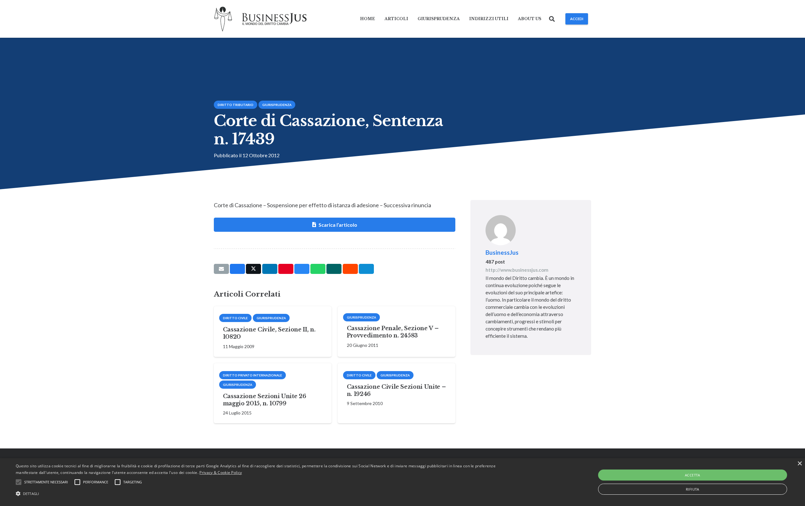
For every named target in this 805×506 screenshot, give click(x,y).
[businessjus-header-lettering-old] (274, 19)
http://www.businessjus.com (517, 270)
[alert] (402, 482)
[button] (552, 19)
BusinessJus (502, 252)
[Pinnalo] (285, 269)
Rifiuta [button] (692, 489)
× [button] (799, 463)
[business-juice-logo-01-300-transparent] (223, 19)
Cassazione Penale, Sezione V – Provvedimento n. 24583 (392, 332)
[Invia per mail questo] (221, 269)
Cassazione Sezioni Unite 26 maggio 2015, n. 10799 (264, 400)
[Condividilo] (237, 269)
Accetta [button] (692, 475)
